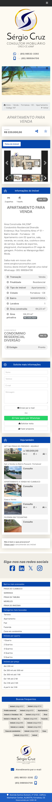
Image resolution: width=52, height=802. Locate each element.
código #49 (30, 719)
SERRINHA (8, 593)
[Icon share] (12, 568)
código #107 (17, 706)
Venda (16, 105)
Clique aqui (9, 544)
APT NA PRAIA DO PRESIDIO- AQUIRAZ (21, 446)
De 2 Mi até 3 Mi (11, 683)
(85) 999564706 (30, 58)
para (17, 727)
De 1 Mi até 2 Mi (11, 679)
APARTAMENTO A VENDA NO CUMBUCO (22, 482)
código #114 (34, 706)
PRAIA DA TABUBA (12, 597)
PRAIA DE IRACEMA (12, 605)
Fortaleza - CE (27, 105)
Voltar (45, 108)
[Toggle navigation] (47, 3)
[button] (7, 163)
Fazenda (7, 627)
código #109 (31, 731)
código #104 (34, 723)
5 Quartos (8, 657)
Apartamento (42, 105)
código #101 (27, 710)
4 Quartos (8, 653)
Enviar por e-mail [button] (27, 408)
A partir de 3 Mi (10, 687)
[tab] (12, 144)
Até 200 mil (8, 666)
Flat (5, 623)
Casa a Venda (10, 499)
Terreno (7, 614)
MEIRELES (8, 601)
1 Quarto (7, 640)
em (13, 714)
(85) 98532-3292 (29, 54)
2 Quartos (8, 644)
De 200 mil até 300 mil (13, 670)
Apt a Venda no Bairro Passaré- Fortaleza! (22, 464)
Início (8, 105)
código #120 (33, 714)
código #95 (16, 723)
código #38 (34, 727)
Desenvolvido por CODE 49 (26, 800)
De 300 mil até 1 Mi (12, 674)
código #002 (21, 735)
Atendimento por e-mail (28, 769)
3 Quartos (8, 649)
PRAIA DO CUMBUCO (13, 589)
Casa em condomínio (13, 631)
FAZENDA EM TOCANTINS (15, 517)
